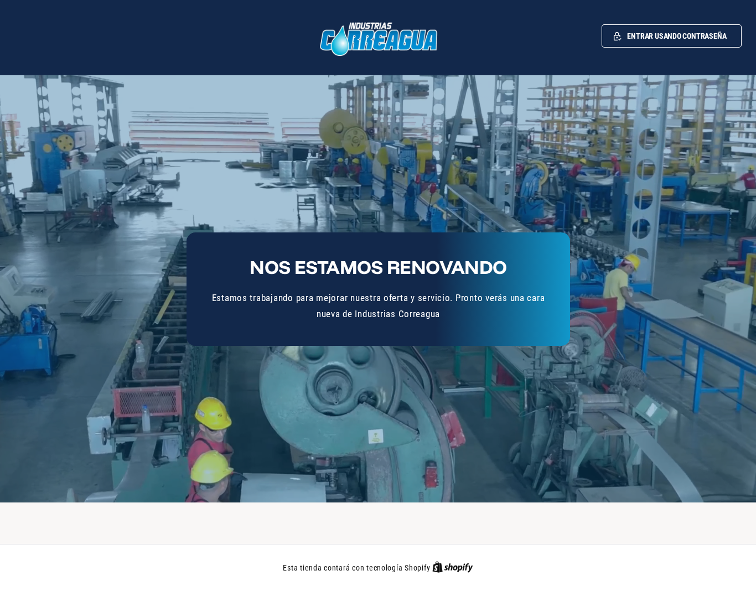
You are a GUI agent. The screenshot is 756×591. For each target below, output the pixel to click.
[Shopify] (452, 567)
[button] (672, 36)
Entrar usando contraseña (676, 36)
